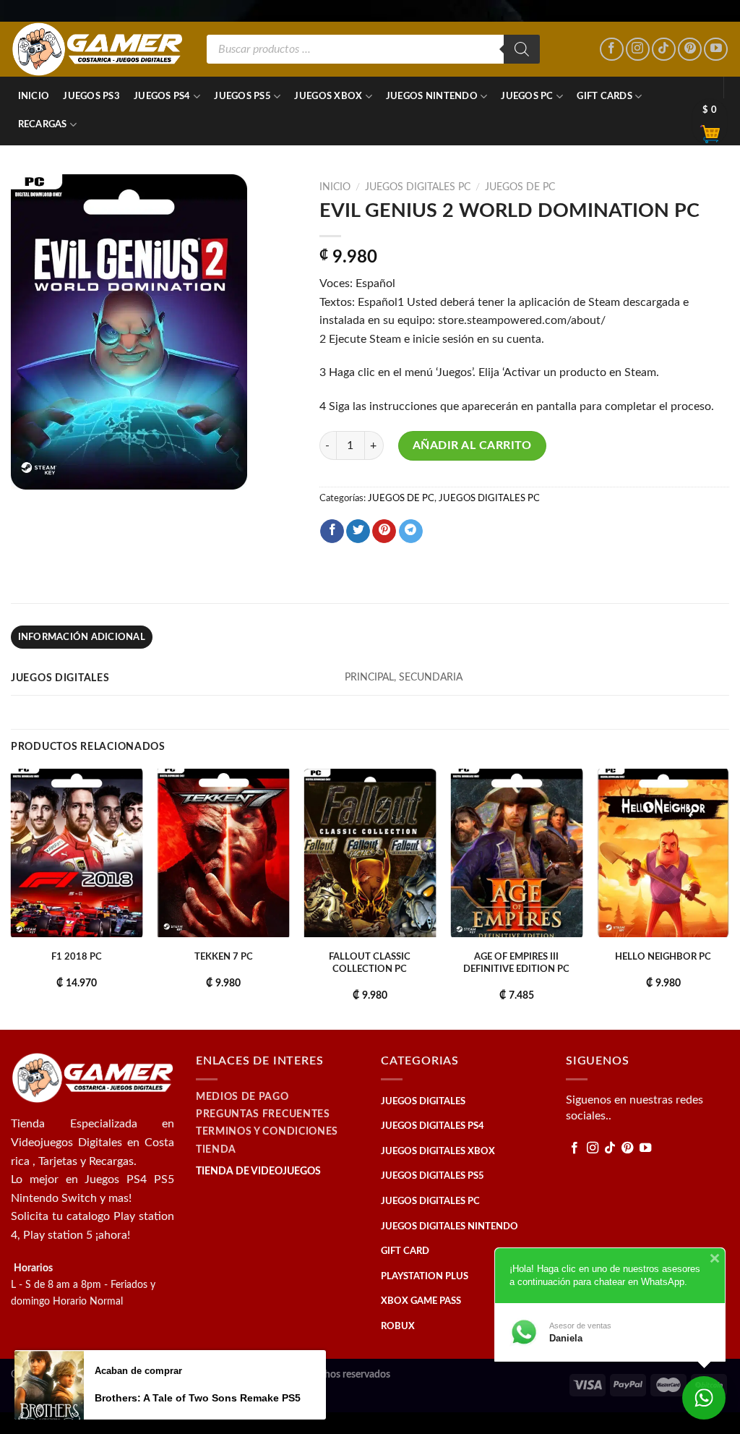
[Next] (728, 897)
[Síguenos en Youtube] (716, 49)
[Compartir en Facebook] (332, 531)
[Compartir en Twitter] (358, 531)
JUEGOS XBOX (328, 96)
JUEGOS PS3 (91, 96)
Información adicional (81, 637)
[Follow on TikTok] (664, 49)
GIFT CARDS (604, 96)
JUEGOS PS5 (242, 96)
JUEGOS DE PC (520, 187)
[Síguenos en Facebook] (612, 49)
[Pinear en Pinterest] (384, 531)
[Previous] (11, 897)
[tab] (81, 637)
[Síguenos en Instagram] (638, 49)
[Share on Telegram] (411, 531)
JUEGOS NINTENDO (432, 96)
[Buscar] (522, 49)
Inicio (34, 96)
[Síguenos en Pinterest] (690, 49)
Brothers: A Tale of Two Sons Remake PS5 (198, 1398)
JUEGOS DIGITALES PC (417, 187)
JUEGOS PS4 (162, 96)
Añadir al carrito (472, 445)
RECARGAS (42, 124)
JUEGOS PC (527, 96)
